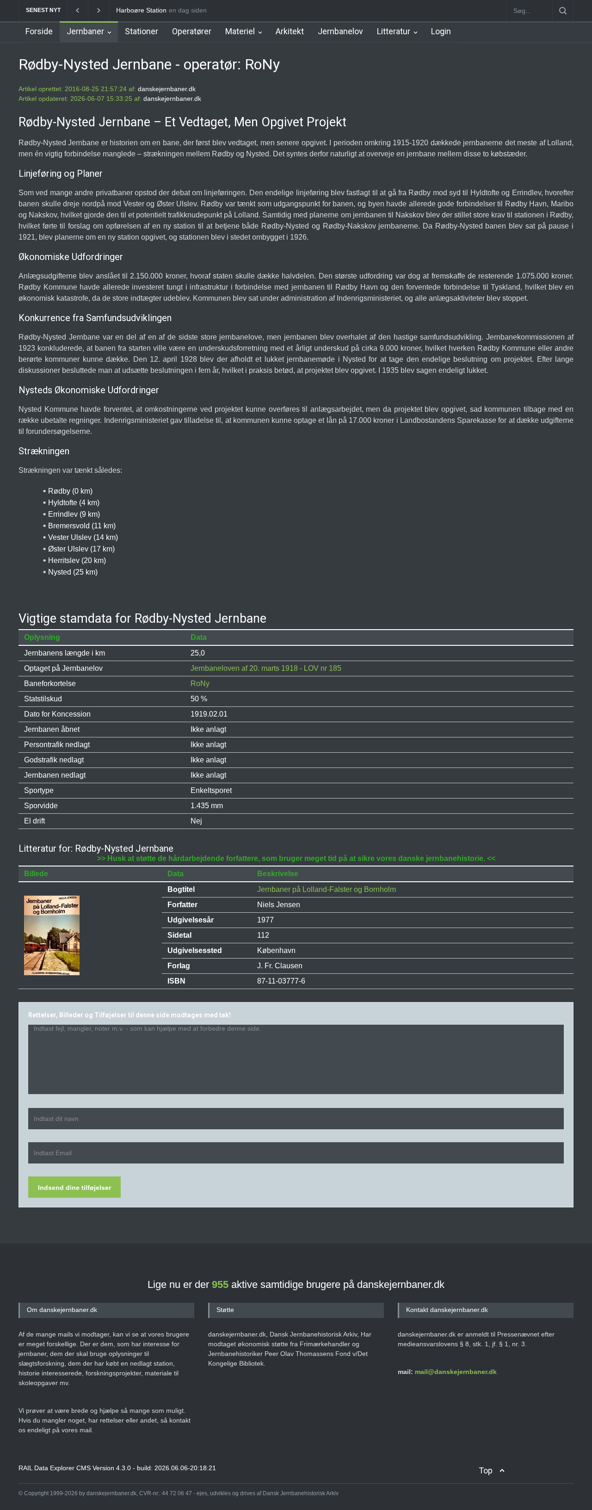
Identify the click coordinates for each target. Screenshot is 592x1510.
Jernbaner (85, 31)
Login (441, 31)
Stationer (141, 31)
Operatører (191, 31)
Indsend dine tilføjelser (74, 1187)
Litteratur (393, 31)
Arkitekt (290, 31)
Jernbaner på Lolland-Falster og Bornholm (326, 889)
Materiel (240, 31)
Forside (39, 31)
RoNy (200, 683)
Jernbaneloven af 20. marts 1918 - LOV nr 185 (266, 668)
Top (486, 1470)
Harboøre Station (141, 10)
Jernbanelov (340, 31)
